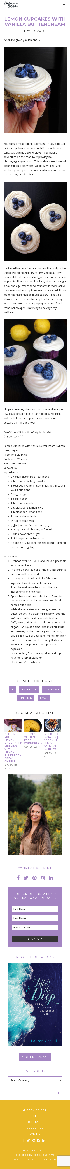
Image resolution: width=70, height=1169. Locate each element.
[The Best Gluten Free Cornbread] (33, 725)
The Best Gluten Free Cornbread (33, 739)
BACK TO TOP (36, 1110)
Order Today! (35, 1057)
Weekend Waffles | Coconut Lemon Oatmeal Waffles (51, 742)
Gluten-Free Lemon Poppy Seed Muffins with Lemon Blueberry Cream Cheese (13, 748)
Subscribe (35, 1127)
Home (35, 1116)
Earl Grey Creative (45, 1159)
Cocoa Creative (44, 1155)
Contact (35, 1121)
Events (35, 1133)
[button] (62, 5)
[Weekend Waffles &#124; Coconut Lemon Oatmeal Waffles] (52, 725)
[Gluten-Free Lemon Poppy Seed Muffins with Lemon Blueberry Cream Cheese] (13, 725)
